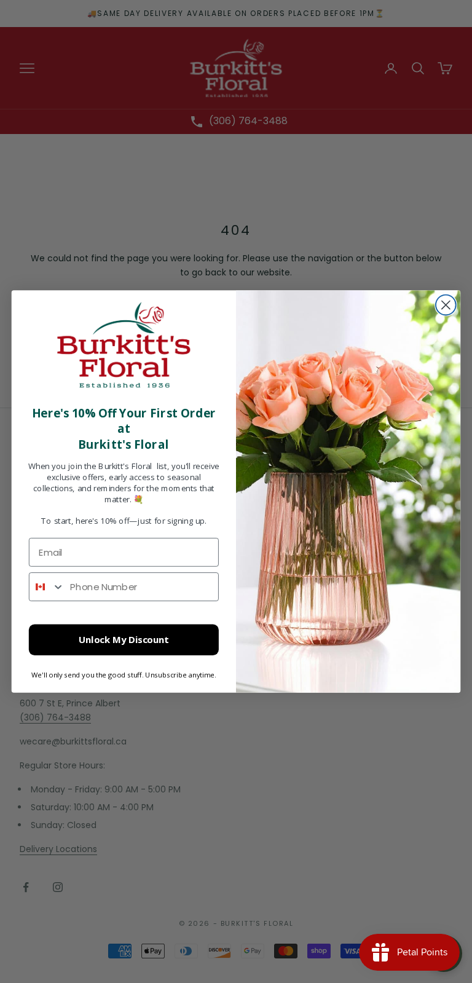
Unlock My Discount (124, 639)
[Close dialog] (446, 305)
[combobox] (47, 587)
